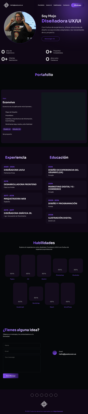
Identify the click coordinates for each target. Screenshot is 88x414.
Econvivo (9, 102)
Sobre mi (49, 5)
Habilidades (57, 5)
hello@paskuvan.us (16, 5)
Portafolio (41, 5)
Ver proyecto (7, 134)
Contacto (66, 5)
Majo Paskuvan (58, 411)
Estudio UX (16, 129)
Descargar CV (50, 39)
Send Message (10, 376)
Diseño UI (7, 129)
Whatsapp (77, 5)
